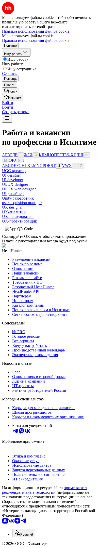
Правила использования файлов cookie (35, 40)
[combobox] (23, 533)
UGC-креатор (14, 170)
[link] (10, 91)
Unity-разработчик (18, 198)
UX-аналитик (14, 212)
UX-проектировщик (19, 221)
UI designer (11, 175)
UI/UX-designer (15, 184)
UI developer (12, 180)
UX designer (12, 207)
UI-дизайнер (13, 193)
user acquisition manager (22, 203)
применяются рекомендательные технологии (44, 490)
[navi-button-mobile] (7, 118)
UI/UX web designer (19, 189)
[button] (7, 102)
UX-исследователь (18, 216)
